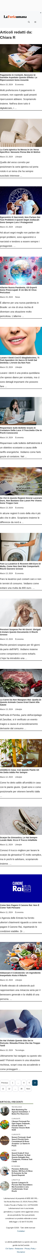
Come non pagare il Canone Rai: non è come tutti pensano (19, 906)
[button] (29, 22)
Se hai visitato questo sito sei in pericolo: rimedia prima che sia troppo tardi (20, 1043)
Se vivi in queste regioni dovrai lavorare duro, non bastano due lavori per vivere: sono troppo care (21, 500)
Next (28, 1089)
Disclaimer (21, 1252)
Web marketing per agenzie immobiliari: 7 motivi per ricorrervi (21, 1112)
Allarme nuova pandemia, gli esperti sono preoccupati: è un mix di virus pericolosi (18, 290)
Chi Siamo (9, 1249)
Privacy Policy (30, 1249)
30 (21, 1089)
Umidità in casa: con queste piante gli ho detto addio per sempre (19, 771)
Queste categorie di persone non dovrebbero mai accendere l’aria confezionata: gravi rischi (22, 1187)
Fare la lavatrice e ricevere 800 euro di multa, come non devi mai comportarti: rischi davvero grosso (20, 566)
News (17, 297)
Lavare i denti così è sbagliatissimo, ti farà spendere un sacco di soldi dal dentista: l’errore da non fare (19, 360)
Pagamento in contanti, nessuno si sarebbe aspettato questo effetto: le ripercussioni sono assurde (18, 77)
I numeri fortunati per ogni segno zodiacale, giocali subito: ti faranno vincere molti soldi (21, 1125)
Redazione (19, 1249)
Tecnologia (19, 1050)
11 (3, 1089)
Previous (4, 1083)
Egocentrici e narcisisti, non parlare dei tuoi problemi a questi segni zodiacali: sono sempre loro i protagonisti (20, 219)
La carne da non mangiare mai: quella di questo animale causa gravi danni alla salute (20, 702)
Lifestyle (18, 157)
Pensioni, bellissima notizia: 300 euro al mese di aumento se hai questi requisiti (22, 1172)
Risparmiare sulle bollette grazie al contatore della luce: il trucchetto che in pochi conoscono (21, 430)
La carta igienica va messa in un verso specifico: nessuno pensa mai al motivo (20, 150)
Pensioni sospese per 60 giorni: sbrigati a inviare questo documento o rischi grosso (20, 632)
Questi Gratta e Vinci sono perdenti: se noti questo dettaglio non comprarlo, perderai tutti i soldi (22, 1157)
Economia (19, 85)
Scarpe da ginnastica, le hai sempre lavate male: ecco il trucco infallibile (18, 838)
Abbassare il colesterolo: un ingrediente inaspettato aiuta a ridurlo (20, 974)
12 (9, 1089)
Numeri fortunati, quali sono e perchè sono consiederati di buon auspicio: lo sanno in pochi (21, 1141)
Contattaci (21, 1231)
